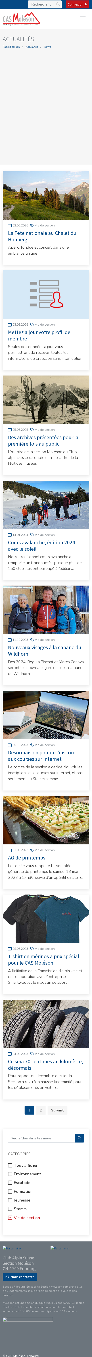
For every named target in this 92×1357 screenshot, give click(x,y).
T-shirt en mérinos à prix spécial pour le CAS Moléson (43, 959)
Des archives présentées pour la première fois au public (43, 440)
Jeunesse (21, 1200)
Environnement (27, 1174)
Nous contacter (22, 1277)
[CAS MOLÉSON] (21, 19)
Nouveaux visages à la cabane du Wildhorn (44, 650)
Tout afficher (25, 1165)
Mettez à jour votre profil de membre (39, 335)
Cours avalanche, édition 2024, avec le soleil (42, 545)
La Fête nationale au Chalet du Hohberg (42, 236)
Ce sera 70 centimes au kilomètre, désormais (45, 1064)
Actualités (32, 47)
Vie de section (26, 1217)
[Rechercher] (79, 1138)
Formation (23, 1191)
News (47, 47)
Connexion (76, 4)
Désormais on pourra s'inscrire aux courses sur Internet (41, 755)
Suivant (57, 1110)
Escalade (21, 1182)
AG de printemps (26, 857)
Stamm (20, 1208)
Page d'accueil (11, 47)
